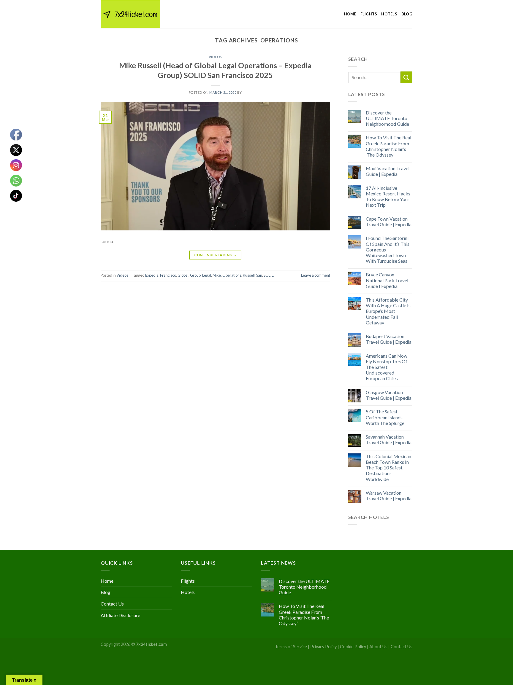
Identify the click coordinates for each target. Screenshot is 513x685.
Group (195, 275)
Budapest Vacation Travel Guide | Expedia (388, 339)
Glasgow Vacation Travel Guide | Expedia (388, 395)
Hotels (389, 14)
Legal (206, 275)
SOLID (269, 275)
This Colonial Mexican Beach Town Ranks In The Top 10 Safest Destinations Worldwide (388, 467)
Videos (215, 57)
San (259, 275)
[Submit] (406, 77)
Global (183, 275)
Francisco (168, 275)
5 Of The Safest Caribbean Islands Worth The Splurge (385, 417)
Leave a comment (315, 275)
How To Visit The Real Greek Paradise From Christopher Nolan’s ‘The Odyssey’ (388, 146)
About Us (378, 646)
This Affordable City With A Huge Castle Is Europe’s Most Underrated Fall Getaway (388, 311)
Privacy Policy (323, 646)
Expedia (152, 275)
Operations (231, 275)
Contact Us (112, 603)
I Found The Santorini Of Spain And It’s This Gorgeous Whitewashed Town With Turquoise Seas (387, 249)
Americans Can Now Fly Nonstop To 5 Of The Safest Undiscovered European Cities (386, 367)
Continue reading (215, 255)
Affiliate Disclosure (120, 615)
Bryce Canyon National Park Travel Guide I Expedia (387, 280)
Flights (368, 14)
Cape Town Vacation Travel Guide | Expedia (388, 221)
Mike (217, 275)
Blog (406, 14)
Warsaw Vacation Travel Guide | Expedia (388, 495)
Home (350, 14)
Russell (249, 275)
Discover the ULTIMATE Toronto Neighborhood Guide (387, 118)
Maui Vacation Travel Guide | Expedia (387, 171)
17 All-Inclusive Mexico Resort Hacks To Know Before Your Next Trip (388, 196)
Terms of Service (291, 646)
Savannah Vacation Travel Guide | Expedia (388, 439)
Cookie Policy (353, 646)
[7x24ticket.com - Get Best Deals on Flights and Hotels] (130, 14)
